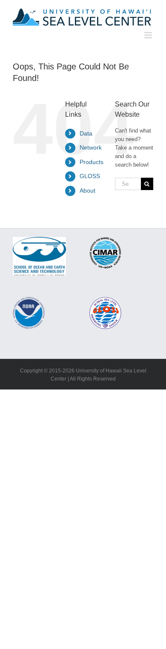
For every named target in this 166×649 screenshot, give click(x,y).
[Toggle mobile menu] (148, 35)
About (87, 190)
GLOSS (90, 176)
